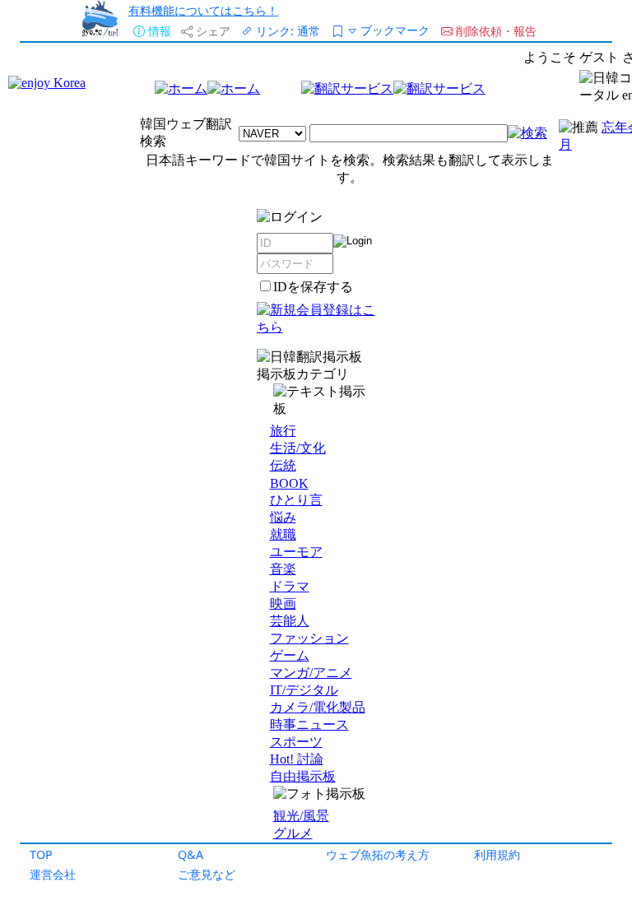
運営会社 (53, 874)
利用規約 (497, 854)
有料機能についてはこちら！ (203, 10)
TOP (41, 854)
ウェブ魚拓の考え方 (378, 854)
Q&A (190, 854)
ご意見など (206, 874)
